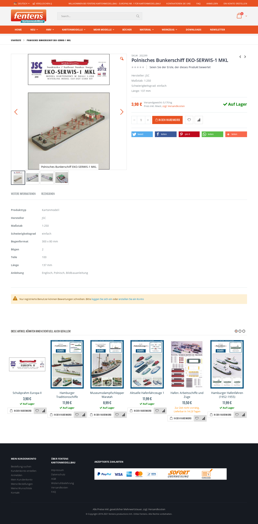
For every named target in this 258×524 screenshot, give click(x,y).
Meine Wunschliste (21, 488)
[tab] (26, 194)
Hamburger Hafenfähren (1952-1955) (227, 395)
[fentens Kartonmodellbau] (28, 16)
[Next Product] (245, 56)
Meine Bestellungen (22, 484)
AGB (53, 478)
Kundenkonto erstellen (23, 470)
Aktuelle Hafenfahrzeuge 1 (147, 393)
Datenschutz (58, 474)
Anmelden (212, 3)
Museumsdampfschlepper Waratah (107, 395)
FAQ (198, 3)
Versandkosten (59, 487)
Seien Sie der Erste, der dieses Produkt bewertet (180, 67)
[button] (122, 61)
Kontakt (15, 492)
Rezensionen (48, 194)
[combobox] (99, 16)
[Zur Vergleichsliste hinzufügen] (44, 411)
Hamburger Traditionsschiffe (67, 395)
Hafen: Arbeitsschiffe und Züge (187, 395)
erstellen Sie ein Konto (131, 299)
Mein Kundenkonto (21, 479)
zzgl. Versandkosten (173, 106)
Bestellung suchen (21, 466)
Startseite (16, 40)
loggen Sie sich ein (102, 299)
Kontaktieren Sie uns (178, 3)
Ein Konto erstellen (235, 3)
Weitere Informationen (23, 194)
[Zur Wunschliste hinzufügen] (37, 411)
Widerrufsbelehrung (62, 483)
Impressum (57, 470)
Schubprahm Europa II (27, 393)
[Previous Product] (240, 56)
